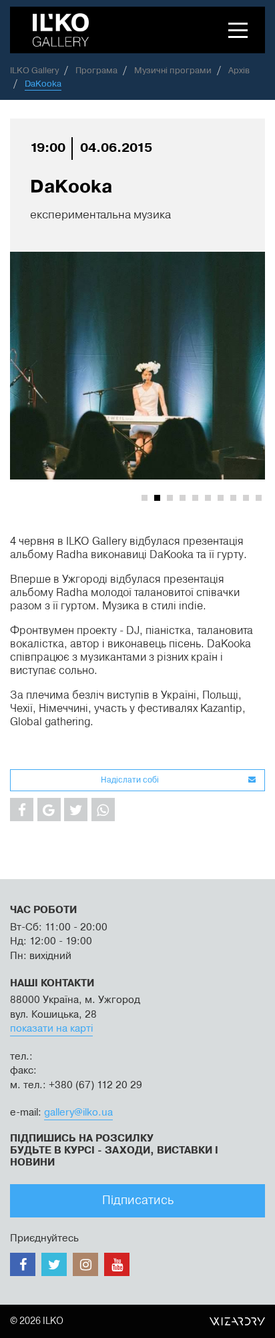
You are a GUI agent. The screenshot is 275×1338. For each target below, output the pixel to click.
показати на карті (51, 1029)
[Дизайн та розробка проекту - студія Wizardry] (237, 1321)
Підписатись (138, 1200)
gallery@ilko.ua (78, 1113)
